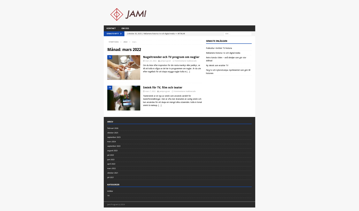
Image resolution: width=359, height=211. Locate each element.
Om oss (125, 28)
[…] (188, 71)
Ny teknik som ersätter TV (217, 65)
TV (108, 196)
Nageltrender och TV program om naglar (171, 57)
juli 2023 (110, 155)
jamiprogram (165, 61)
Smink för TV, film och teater (162, 87)
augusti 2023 (112, 151)
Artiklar (110, 191)
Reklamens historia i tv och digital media (223, 53)
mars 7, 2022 (150, 91)
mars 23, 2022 (151, 61)
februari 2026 (112, 128)
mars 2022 (111, 168)
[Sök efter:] (238, 34)
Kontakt (111, 28)
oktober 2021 (112, 173)
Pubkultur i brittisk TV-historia (219, 48)
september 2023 (113, 146)
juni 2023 (110, 159)
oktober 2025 (112, 133)
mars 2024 (111, 142)
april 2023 (111, 164)
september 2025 (113, 137)
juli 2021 (110, 177)
